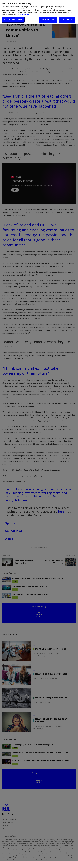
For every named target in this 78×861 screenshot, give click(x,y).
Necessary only (66, 19)
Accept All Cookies (48, 19)
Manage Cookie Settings (13, 19)
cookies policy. (25, 15)
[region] (39, 12)
